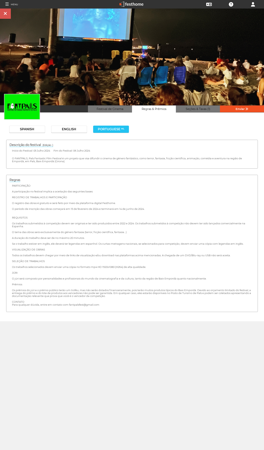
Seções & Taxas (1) (198, 109)
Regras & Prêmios (154, 109)
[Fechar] (5, 14)
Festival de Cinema (110, 109)
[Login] (253, 4)
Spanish (27, 129)
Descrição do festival (31, 145)
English (69, 129)
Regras (14, 180)
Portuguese (111, 129)
